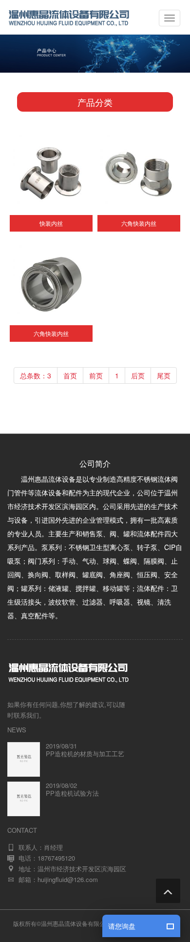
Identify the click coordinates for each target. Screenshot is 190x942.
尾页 (164, 375)
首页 (70, 375)
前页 (96, 375)
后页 (138, 375)
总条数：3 (35, 375)
